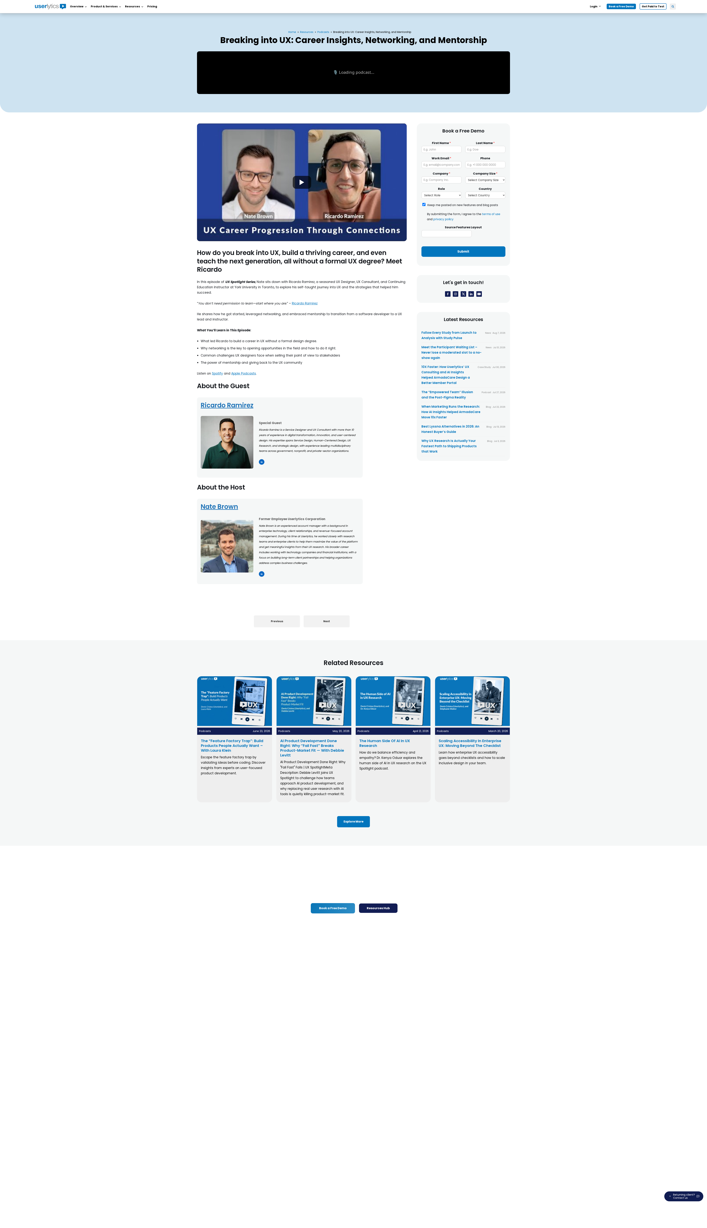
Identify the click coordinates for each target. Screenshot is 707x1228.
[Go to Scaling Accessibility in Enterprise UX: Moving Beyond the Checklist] (472, 725)
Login (593, 6)
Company (441, 174)
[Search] (673, 6)
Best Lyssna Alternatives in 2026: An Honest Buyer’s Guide (450, 429)
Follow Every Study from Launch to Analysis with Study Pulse (448, 335)
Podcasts (323, 32)
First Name (441, 143)
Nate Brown (219, 506)
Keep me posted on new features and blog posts (462, 205)
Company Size (485, 174)
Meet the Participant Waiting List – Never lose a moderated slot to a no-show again (451, 352)
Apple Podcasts (243, 373)
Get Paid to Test (653, 6)
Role (441, 189)
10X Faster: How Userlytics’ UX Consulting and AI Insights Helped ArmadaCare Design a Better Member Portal (445, 375)
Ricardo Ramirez (305, 303)
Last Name (485, 143)
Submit (463, 251)
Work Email (441, 158)
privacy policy (443, 219)
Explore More (353, 821)
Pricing (152, 6)
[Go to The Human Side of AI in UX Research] (393, 725)
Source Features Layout (463, 227)
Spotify (217, 373)
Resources (306, 32)
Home (292, 32)
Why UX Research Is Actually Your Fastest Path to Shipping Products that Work (449, 446)
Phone (485, 158)
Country (485, 189)
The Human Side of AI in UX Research (384, 743)
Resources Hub (378, 908)
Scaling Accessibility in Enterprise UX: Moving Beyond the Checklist (470, 743)
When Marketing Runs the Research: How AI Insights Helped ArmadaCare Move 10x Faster (450, 411)
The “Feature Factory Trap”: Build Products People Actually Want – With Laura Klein (232, 745)
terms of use (491, 214)
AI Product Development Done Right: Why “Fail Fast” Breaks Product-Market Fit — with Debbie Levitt (312, 748)
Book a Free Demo (621, 6)
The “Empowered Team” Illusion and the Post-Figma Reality (447, 395)
